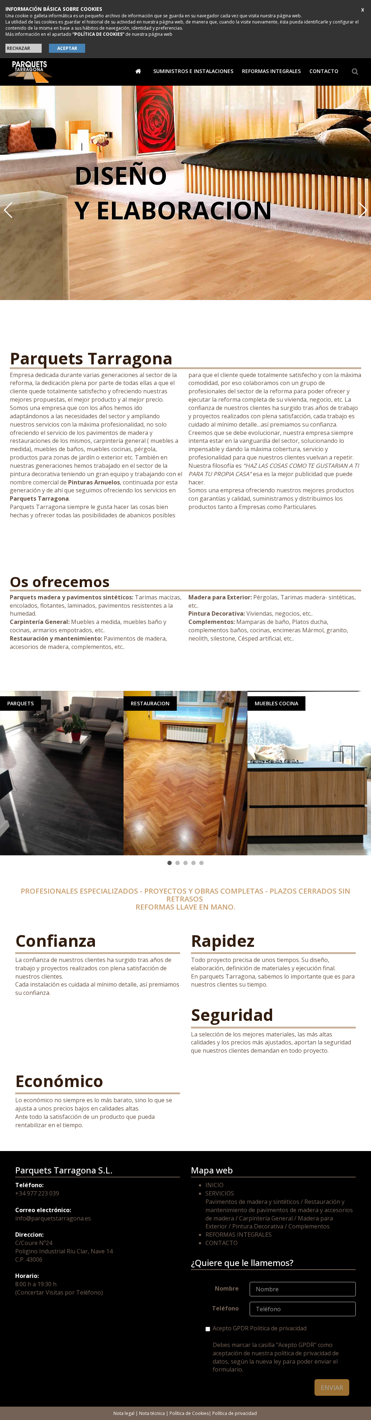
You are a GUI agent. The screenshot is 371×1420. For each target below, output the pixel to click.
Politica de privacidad (278, 1328)
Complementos (309, 1226)
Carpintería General (266, 1218)
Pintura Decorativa (257, 1226)
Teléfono (225, 1308)
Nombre (227, 1288)
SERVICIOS (219, 1193)
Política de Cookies (189, 1413)
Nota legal (123, 1413)
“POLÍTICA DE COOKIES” (98, 34)
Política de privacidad (234, 1413)
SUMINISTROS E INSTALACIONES (193, 71)
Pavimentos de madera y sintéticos (252, 1202)
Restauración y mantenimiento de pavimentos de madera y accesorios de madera (279, 1210)
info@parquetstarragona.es (53, 1218)
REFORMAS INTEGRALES (271, 71)
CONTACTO (323, 71)
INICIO (214, 1185)
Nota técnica (152, 1413)
